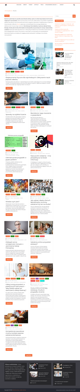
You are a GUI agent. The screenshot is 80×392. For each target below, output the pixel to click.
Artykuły (36, 4)
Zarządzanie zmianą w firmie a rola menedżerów (68, 374)
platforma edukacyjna (35, 285)
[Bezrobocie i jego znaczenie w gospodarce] (41, 98)
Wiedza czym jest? (13, 202)
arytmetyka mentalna (11, 110)
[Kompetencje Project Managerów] (34, 366)
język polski (13, 154)
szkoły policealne (21, 239)
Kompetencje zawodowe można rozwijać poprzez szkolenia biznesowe (15, 333)
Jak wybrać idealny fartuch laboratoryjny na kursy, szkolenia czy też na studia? (41, 202)
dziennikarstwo (34, 153)
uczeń (25, 239)
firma (8, 328)
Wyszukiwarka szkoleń (50, 4)
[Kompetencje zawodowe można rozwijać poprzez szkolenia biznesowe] (16, 316)
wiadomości (47, 153)
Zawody (62, 4)
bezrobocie (34, 110)
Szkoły (22, 71)
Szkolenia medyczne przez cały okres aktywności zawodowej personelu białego (65, 64)
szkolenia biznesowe (18, 328)
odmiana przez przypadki (10, 155)
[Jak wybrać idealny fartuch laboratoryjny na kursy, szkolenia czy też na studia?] (41, 185)
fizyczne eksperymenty (21, 75)
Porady (30, 4)
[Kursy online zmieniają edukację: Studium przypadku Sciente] (41, 270)
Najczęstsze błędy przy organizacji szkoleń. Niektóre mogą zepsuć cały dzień (64, 36)
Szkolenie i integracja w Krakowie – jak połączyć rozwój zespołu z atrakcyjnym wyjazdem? (64, 25)
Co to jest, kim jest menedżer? (61, 381)
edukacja (33, 239)
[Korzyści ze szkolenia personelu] (60, 82)
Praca (42, 4)
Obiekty (25, 4)
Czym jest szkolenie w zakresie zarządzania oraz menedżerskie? (69, 55)
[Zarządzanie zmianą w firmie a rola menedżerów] (58, 374)
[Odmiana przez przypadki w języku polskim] (16, 141)
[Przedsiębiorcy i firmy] (58, 366)
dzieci (16, 75)
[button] (57, 5)
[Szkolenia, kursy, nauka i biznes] (5, 4)
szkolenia (22, 110)
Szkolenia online (44, 239)
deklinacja (8, 154)
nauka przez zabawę (33, 75)
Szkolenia (18, 4)
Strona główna (8, 10)
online (39, 239)
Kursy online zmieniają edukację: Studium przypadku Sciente (39, 290)
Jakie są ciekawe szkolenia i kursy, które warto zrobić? (66, 390)
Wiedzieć (7, 199)
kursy (16, 110)
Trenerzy (42, 280)
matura (8, 239)
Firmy (37, 278)
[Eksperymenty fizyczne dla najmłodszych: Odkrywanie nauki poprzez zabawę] (28, 56)
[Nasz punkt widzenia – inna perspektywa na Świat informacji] (41, 141)
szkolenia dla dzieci (41, 75)
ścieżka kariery (16, 282)
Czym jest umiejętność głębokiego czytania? (44, 373)
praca (43, 110)
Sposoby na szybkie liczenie (16, 114)
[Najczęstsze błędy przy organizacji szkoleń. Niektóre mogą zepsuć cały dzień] (60, 74)
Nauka (18, 24)
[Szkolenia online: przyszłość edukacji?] (41, 227)
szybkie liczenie (8, 112)
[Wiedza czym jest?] (16, 185)
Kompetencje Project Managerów (43, 365)
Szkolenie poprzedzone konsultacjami (38, 380)
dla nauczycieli (34, 284)
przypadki (17, 155)
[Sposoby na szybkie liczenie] (16, 98)
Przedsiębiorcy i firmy (67, 365)
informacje (40, 153)
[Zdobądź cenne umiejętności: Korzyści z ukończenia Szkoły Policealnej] (16, 227)
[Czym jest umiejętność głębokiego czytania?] (34, 374)
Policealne (15, 239)
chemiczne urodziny (10, 75)
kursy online (42, 284)
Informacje (8, 107)
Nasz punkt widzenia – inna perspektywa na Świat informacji (41, 158)
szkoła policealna (23, 282)
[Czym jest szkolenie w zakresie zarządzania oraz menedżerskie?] (60, 56)
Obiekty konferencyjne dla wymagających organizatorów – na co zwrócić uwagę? (64, 31)
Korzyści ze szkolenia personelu (69, 81)
